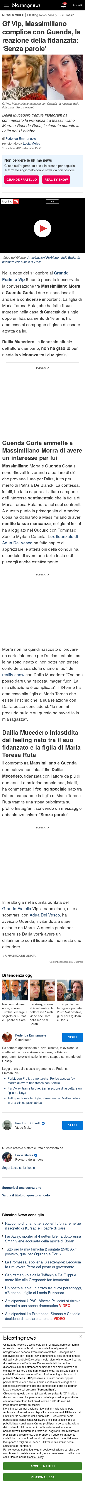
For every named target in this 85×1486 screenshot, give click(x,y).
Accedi (77, 5)
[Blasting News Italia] (26, 5)
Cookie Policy (35, 1457)
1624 (36, 1355)
